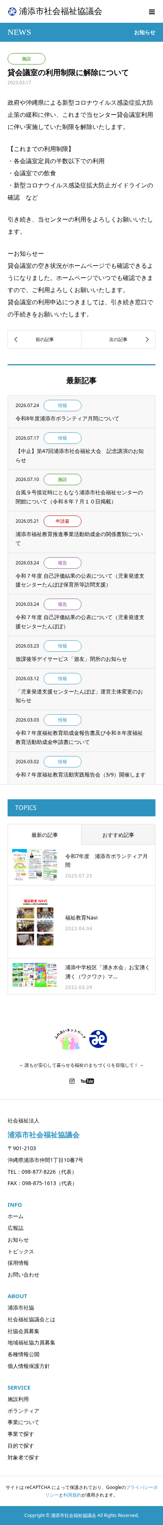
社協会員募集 (23, 1331)
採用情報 (18, 1262)
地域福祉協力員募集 (31, 1342)
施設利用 (18, 1398)
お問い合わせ (23, 1274)
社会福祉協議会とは (31, 1319)
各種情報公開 (23, 1354)
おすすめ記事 (118, 834)
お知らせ (18, 1239)
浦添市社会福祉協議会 (60, 11)
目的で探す (21, 1445)
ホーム (16, 1216)
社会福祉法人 (23, 1120)
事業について (23, 1422)
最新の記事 (44, 834)
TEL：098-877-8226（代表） (42, 1171)
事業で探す (21, 1433)
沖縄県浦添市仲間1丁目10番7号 (45, 1159)
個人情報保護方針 (29, 1365)
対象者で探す (23, 1457)
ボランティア (23, 1410)
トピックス (21, 1251)
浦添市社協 (21, 1307)
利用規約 (72, 1495)
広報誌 (16, 1227)
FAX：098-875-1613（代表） (42, 1183)
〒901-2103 (22, 1148)
